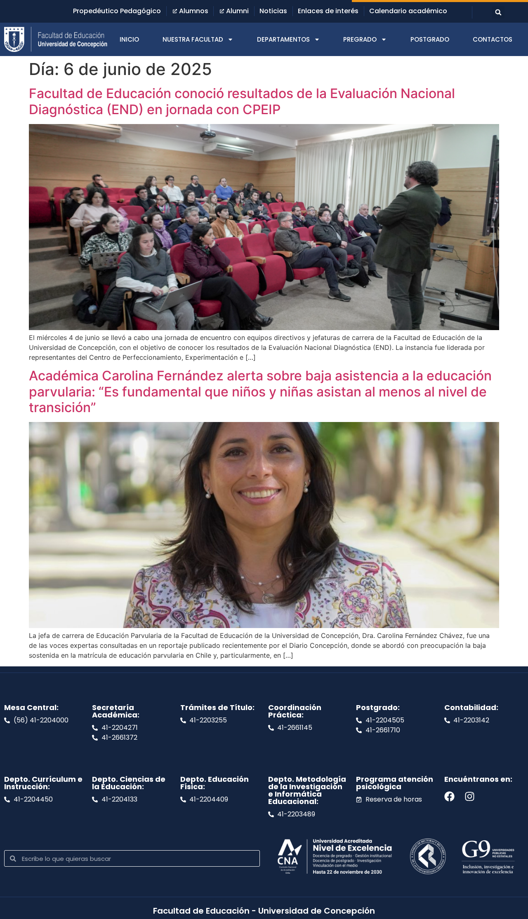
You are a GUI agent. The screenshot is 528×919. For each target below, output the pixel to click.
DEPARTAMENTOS (283, 39)
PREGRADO (360, 39)
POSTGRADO (429, 39)
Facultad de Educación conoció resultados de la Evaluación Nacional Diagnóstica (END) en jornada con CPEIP (242, 101)
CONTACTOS (492, 39)
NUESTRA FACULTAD (193, 39)
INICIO (129, 39)
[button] (498, 12)
